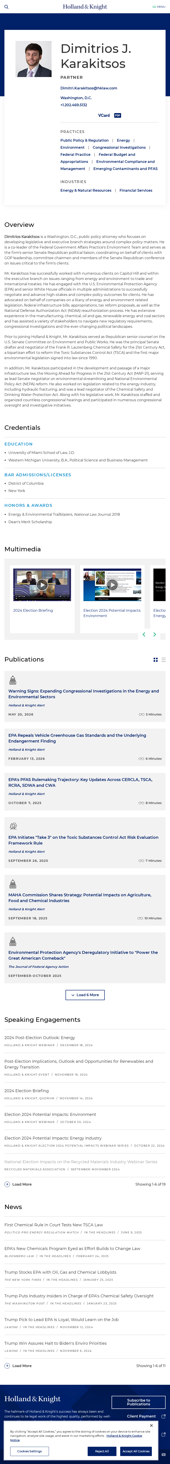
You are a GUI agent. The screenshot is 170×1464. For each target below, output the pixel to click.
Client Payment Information (141, 1419)
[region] (81, 1440)
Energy (123, 140)
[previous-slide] (143, 634)
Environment (72, 147)
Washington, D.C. (76, 98)
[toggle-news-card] (156, 660)
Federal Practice (75, 154)
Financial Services (136, 190)
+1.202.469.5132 (73, 105)
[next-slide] (154, 634)
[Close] (151, 1425)
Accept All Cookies (136, 1451)
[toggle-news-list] (164, 660)
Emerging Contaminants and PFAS (125, 169)
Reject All (102, 1451)
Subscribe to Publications (138, 1402)
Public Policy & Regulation (84, 140)
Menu (161, 6)
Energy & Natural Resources (85, 190)
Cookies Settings (29, 1451)
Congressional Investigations (119, 147)
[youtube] (164, 1455)
